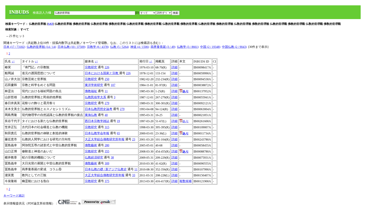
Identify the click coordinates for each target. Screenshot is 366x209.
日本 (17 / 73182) (14, 46)
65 (118, 133)
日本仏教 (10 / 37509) (71, 46)
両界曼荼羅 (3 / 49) (163, 46)
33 (133, 175)
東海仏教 (91, 115)
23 (133, 139)
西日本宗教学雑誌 (97, 121)
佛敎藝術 (91, 145)
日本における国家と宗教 (102, 73)
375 (107, 181)
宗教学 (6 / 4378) (98, 46)
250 (107, 79)
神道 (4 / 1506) (139, 46)
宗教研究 (91, 67)
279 (107, 103)
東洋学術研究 (94, 85)
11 (106, 91)
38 (112, 157)
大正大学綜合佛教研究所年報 (104, 139)
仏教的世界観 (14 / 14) (41, 46)
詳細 (174, 67)
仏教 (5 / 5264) (119, 46)
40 (106, 115)
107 (113, 85)
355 (107, 151)
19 (118, 121)
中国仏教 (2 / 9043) (234, 46)
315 (107, 127)
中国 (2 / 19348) (210, 46)
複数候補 (185, 181)
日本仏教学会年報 (97, 133)
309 (107, 163)
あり (186, 121)
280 (107, 145)
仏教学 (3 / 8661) (188, 46)
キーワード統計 (14, 195)
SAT (50, 23)
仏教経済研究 (94, 157)
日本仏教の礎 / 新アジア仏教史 (106, 169)
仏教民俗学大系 (95, 97)
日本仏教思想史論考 (98, 109)
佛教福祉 (91, 91)
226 (107, 67)
